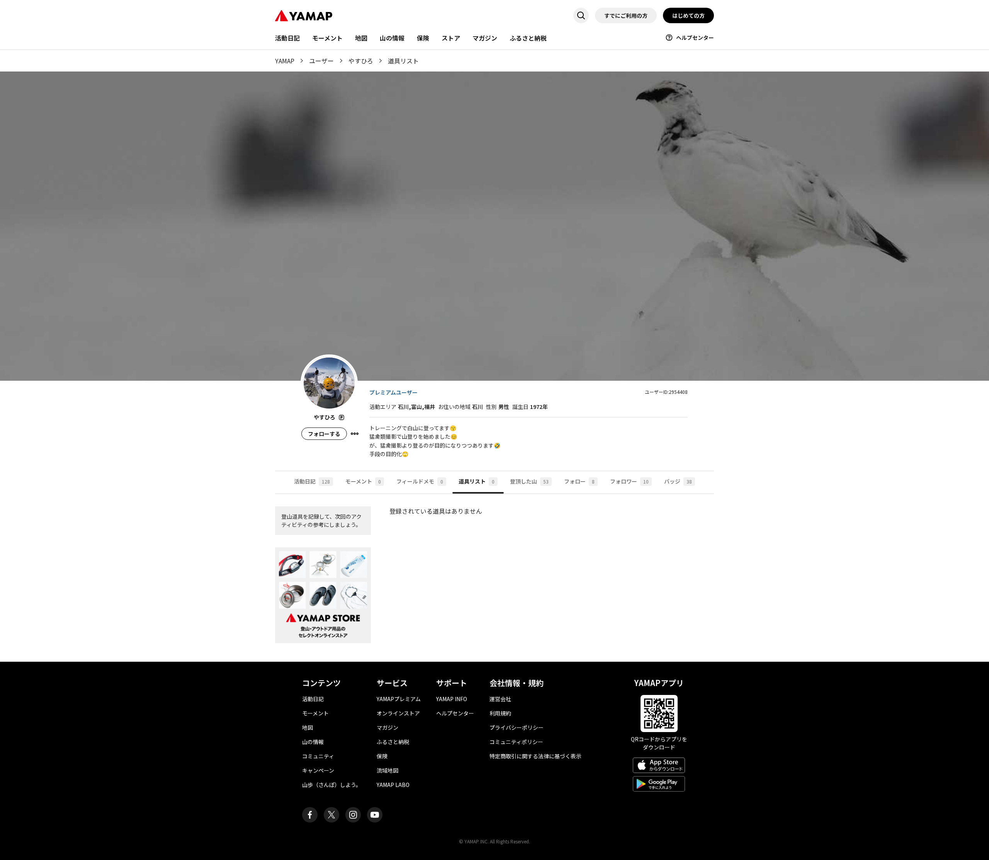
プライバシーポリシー (516, 727)
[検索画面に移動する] (581, 15)
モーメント (327, 38)
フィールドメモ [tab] (419, 481)
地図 (361, 38)
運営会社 (500, 699)
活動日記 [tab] (312, 481)
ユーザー (321, 60)
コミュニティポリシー (516, 742)
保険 (423, 38)
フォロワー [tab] (629, 481)
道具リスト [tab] (476, 481)
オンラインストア (398, 713)
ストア (451, 38)
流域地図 (387, 770)
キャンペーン (318, 770)
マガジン (484, 38)
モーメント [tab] (363, 481)
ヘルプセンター (695, 37)
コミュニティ (318, 756)
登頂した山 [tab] (529, 481)
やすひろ (360, 60)
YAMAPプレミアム (399, 699)
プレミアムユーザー (393, 392)
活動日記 (287, 38)
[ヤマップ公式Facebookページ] (310, 815)
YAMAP (284, 60)
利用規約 (500, 713)
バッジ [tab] (678, 481)
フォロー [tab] (579, 481)
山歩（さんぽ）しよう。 (331, 784)
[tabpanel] (494, 577)
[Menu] (354, 433)
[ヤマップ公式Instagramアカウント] (353, 815)
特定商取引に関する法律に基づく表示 (535, 756)
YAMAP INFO (451, 699)
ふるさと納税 (528, 38)
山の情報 (392, 38)
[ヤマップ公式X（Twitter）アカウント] (331, 815)
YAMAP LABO (393, 784)
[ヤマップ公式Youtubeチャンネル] (374, 815)
